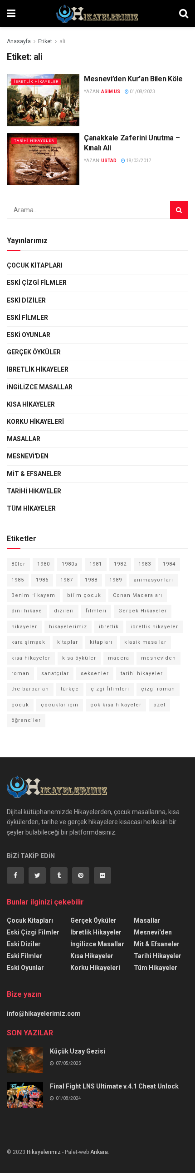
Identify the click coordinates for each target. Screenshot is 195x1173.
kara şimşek (28, 642)
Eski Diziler (26, 300)
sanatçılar (55, 673)
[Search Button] (179, 210)
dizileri (64, 611)
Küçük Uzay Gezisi (77, 1051)
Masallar (23, 438)
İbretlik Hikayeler (36, 82)
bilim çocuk (84, 595)
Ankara (99, 1152)
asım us (110, 91)
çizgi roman (158, 689)
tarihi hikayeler (142, 673)
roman (20, 673)
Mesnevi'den (28, 456)
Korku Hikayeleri (35, 421)
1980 (43, 564)
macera (118, 658)
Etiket (45, 41)
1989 (115, 580)
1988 (91, 580)
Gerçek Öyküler (34, 352)
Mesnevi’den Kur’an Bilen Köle (133, 79)
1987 (66, 580)
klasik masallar (145, 642)
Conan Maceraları (137, 595)
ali (62, 41)
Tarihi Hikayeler (34, 141)
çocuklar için (59, 705)
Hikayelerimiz (44, 1152)
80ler (18, 564)
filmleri (96, 611)
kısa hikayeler (30, 658)
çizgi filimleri (110, 689)
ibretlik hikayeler (154, 627)
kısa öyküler (79, 658)
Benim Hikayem (33, 595)
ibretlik (109, 627)
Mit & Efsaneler (34, 473)
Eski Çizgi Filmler (37, 282)
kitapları (101, 642)
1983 (144, 564)
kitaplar (67, 642)
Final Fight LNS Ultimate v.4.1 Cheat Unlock (114, 1086)
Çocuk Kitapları (35, 265)
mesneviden (158, 658)
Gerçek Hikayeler (142, 611)
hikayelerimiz (68, 627)
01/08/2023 (142, 91)
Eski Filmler (27, 317)
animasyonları (153, 580)
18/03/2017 (138, 160)
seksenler (95, 673)
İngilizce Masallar (40, 387)
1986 (42, 580)
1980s (70, 564)
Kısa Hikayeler (31, 404)
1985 (17, 580)
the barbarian (30, 689)
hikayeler (24, 627)
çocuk (20, 705)
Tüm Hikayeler (31, 508)
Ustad (109, 160)
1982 (120, 564)
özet (159, 705)
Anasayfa (19, 41)
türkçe (70, 689)
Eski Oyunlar (28, 334)
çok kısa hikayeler (115, 705)
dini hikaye (26, 611)
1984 (169, 564)
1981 (95, 564)
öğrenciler (26, 720)
